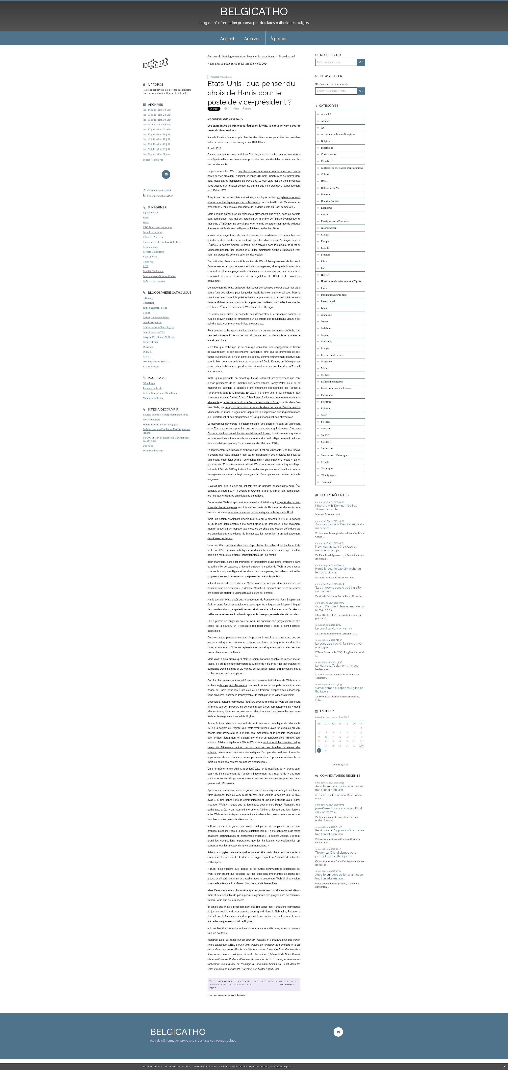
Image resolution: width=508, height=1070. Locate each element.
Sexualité (326, 428)
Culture (325, 174)
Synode (325, 462)
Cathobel (148, 261)
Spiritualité (327, 448)
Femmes (325, 254)
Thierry (320, 852)
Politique (235, 984)
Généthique (149, 383)
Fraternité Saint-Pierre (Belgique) (160, 424)
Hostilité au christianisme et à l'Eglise (341, 281)
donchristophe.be (152, 322)
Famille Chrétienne (153, 271)
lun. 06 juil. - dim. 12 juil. (156, 144)
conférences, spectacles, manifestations (342, 168)
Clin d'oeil (326, 161)
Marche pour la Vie (153, 398)
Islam (324, 308)
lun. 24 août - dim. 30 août (157, 109)
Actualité (260, 981)
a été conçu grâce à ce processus (260, 523)
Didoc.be (148, 352)
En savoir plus (283, 1066)
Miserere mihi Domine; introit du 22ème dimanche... (336, 507)
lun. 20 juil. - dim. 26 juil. (156, 134)
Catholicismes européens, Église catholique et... (336, 854)
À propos (278, 38)
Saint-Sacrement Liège (155, 307)
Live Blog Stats (340, 764)
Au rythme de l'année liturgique (338, 134)
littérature (326, 341)
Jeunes (324, 321)
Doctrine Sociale (330, 201)
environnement (329, 228)
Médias (325, 375)
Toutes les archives (153, 159)
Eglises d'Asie (150, 212)
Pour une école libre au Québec (159, 276)
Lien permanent (223, 981)
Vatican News (150, 256)
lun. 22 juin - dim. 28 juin (156, 154)
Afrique (325, 121)
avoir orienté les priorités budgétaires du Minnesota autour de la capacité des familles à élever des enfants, (254, 747)
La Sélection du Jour (154, 281)
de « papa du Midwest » (233, 685)
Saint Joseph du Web (154, 332)
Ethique (292, 981)
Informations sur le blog (334, 294)
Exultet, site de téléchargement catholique (165, 414)
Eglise (282, 981)
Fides (146, 222)
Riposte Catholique (153, 251)
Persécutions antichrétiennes (336, 388)
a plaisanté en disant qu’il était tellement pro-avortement (254, 378)
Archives (252, 38)
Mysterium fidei (151, 419)
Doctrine (325, 194)
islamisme (326, 315)
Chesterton (149, 302)
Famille (325, 248)
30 (319, 750)
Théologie (326, 482)
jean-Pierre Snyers (327, 808)
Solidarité (326, 442)
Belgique (326, 141)
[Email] (166, 174)
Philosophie (327, 395)
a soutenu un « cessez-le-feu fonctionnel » (246, 625)
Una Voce (148, 445)
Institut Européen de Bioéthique (160, 393)
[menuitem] (227, 38)
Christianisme (328, 154)
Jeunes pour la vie (152, 388)
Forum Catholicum (153, 450)
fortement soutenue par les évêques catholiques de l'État (260, 512)
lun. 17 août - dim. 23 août (157, 114)
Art (322, 127)
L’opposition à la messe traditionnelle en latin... (339, 788)
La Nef (146, 312)
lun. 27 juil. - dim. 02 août (157, 129)
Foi (323, 268)
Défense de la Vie (330, 188)
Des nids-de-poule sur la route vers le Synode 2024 (238, 63)
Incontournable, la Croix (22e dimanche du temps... (336, 548)
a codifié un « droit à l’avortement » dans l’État (251, 402)
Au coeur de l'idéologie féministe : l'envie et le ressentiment (241, 56)
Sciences (325, 421)
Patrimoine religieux (332, 381)
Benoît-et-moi (150, 342)
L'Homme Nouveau (153, 237)
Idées (324, 288)
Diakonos (148, 347)
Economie (326, 207)
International (219, 984)
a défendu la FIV (275, 518)
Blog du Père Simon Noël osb (158, 337)
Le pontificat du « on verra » (334, 628)
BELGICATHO (254, 11)
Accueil (227, 38)
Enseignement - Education (335, 221)
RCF (145, 266)
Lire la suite (181, 93)
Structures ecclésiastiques (334, 455)
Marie (324, 368)
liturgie (325, 348)
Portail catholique (152, 232)
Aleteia (147, 356)
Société (246, 984)
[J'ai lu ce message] (504, 1066)
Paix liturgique (151, 366)
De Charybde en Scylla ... (156, 361)
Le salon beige (151, 247)
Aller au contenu (12, 3)
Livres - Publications (332, 355)
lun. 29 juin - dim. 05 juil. (156, 149)
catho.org (148, 298)
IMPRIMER (233, 108)
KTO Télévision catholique (157, 227)
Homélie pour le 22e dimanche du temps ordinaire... (338, 570)
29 (361, 745)
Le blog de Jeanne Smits (156, 317)
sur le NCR (235, 118)
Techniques (327, 468)
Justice (324, 335)
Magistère (326, 361)
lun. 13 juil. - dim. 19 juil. (156, 139)
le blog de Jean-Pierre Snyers (158, 327)
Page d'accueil (287, 56)
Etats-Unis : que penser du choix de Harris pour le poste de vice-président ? (251, 92)
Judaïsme (326, 328)
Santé (324, 415)
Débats (272, 981)
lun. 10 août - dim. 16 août (157, 119)
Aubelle (320, 786)
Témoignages (328, 475)
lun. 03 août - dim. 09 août (157, 124)
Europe (325, 241)
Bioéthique (327, 147)
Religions (326, 408)
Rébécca (321, 830)
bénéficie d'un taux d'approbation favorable (251, 545)
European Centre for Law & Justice (161, 242)
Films (324, 261)
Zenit (146, 217)
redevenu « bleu (256, 642)
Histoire (325, 274)
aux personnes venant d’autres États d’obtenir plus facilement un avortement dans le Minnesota (254, 397)
